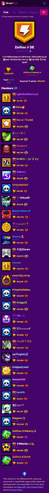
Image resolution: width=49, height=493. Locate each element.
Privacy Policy (16, 490)
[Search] (44, 12)
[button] (11, 89)
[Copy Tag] (30, 51)
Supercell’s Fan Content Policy (30, 487)
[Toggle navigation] (44, 3)
